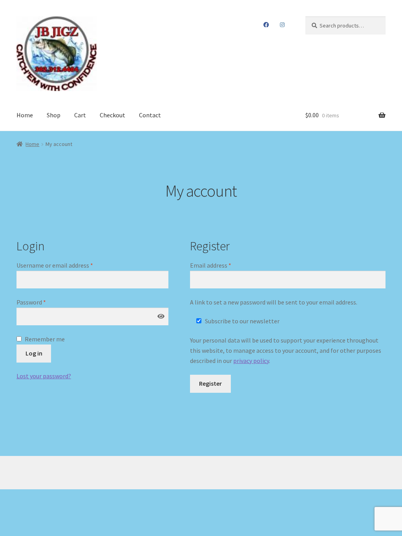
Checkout (112, 115)
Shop (53, 115)
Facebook (266, 24)
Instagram (282, 24)
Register (210, 383)
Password (42, 302)
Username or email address (66, 265)
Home (24, 115)
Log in (34, 353)
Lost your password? (43, 376)
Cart (80, 115)
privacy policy (251, 361)
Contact (150, 115)
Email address (222, 265)
